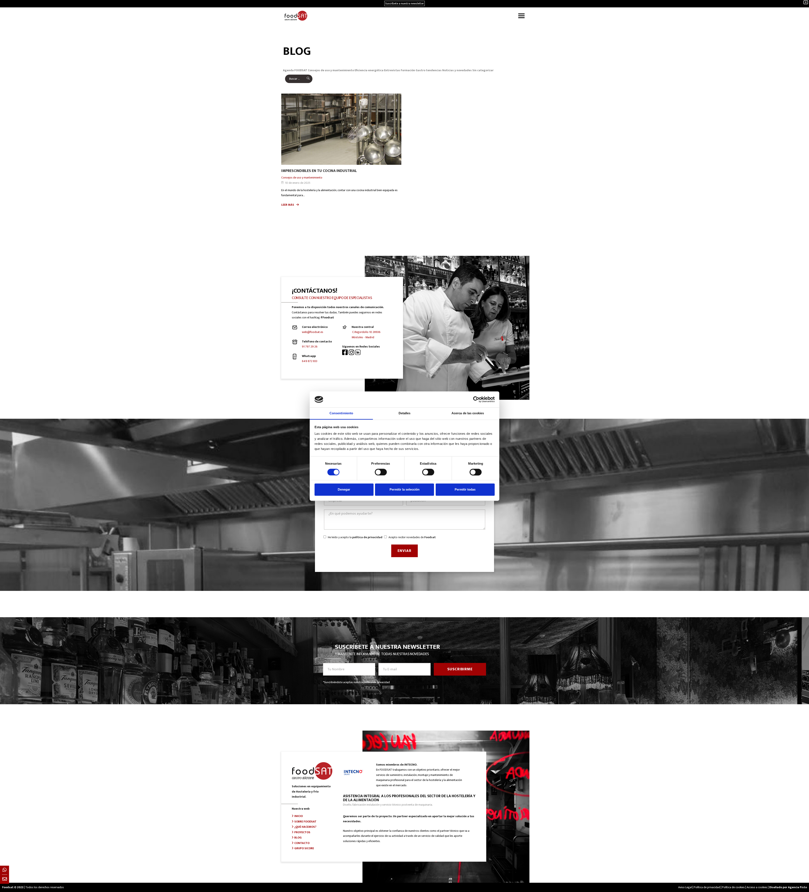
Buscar (305, 79)
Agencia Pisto (797, 887)
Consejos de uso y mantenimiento (331, 70)
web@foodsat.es (312, 332)
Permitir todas (465, 489)
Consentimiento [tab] (341, 413)
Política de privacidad (707, 887)
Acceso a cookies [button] (757, 887)
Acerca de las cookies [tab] (467, 413)
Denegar (344, 489)
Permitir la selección (404, 489)
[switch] (381, 472)
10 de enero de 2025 (297, 182)
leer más (287, 204)
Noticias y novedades (457, 70)
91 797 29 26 (309, 346)
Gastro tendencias (429, 70)
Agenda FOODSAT (295, 70)
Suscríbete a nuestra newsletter (404, 3)
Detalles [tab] (405, 413)
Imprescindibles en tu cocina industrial (319, 171)
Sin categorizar (483, 70)
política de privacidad (367, 537)
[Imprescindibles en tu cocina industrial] (341, 129)
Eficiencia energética (369, 70)
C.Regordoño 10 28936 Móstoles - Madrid (366, 335)
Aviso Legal (685, 887)
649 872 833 (309, 361)
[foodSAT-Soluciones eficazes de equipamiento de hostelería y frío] (295, 16)
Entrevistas (392, 70)
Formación (408, 70)
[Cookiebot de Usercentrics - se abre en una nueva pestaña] (476, 399)
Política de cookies (733, 887)
